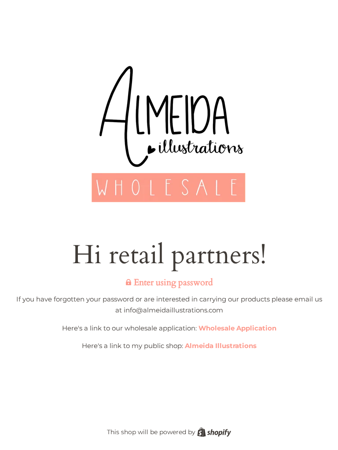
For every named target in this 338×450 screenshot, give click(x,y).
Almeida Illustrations (221, 345)
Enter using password (172, 282)
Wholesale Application (237, 328)
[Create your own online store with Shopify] (214, 432)
